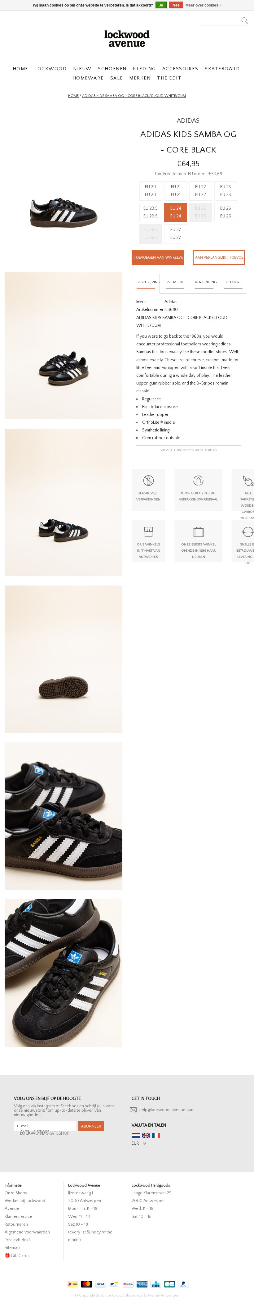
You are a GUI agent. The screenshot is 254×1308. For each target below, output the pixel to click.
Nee (176, 5)
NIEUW (82, 68)
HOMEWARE (88, 78)
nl (136, 1135)
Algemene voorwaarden (27, 1232)
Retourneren (16, 1224)
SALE (116, 78)
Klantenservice (18, 1216)
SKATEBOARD (222, 68)
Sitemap (12, 1247)
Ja (161, 5)
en (146, 1135)
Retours (233, 282)
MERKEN (140, 78)
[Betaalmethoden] (72, 1283)
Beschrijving (148, 282)
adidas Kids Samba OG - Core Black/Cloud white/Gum (134, 96)
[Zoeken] (244, 19)
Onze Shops (16, 1193)
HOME (20, 68)
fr (156, 1135)
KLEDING (144, 68)
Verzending (206, 282)
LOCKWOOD (50, 68)
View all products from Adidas (189, 450)
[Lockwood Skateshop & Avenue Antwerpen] (127, 37)
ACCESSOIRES (180, 68)
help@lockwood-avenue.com (167, 1109)
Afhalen (175, 282)
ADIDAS (188, 120)
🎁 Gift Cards (17, 1255)
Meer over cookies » (203, 5)
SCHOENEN (112, 68)
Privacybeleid (17, 1239)
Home (73, 96)
